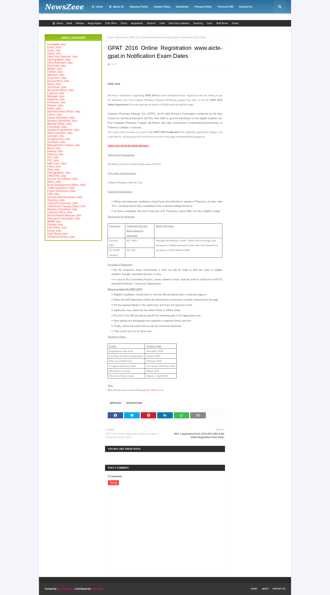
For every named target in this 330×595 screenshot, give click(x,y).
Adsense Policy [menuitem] (138, 6)
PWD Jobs (53, 194)
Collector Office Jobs (59, 212)
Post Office (111, 23)
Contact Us (279, 589)
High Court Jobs (56, 163)
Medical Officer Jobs (59, 123)
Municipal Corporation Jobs (63, 218)
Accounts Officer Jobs (60, 90)
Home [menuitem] (99, 6)
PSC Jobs (53, 160)
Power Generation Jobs (61, 190)
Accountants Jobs (58, 80)
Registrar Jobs (56, 99)
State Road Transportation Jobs (66, 206)
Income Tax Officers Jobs (62, 178)
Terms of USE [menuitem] (225, 6)
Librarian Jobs (55, 135)
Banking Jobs (55, 154)
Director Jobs (55, 105)
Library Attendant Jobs (61, 117)
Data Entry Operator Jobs (62, 56)
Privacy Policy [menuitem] (203, 6)
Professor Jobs (56, 102)
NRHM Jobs (54, 221)
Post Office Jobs (57, 227)
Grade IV (151, 23)
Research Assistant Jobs (62, 120)
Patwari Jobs (55, 224)
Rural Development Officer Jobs (66, 184)
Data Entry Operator (179, 23)
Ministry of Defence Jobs (62, 209)
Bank (69, 23)
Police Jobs (54, 47)
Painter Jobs (54, 71)
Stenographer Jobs (58, 59)
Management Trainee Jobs (63, 145)
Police (124, 23)
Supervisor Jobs (57, 77)
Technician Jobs (57, 87)
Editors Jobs (54, 114)
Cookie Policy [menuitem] (162, 6)
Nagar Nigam (95, 23)
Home (60, 23)
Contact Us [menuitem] (245, 6)
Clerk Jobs (53, 169)
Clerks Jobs (54, 53)
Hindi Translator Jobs (60, 132)
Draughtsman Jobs (58, 139)
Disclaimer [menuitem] (182, 6)
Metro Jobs (54, 181)
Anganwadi (137, 23)
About (265, 589)
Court (209, 23)
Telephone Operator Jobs (62, 203)
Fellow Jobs (54, 108)
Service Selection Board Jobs (64, 197)
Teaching (198, 23)
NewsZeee (97, 588)
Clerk (162, 23)
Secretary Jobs (56, 142)
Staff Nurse (222, 23)
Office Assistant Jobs (60, 62)
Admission (121, 37)
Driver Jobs (54, 50)
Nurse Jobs (54, 84)
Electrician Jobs (56, 65)
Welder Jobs (54, 68)
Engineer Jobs (55, 93)
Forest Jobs (54, 230)
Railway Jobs (55, 151)
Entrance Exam (134, 403)
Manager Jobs (56, 96)
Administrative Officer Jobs (63, 111)
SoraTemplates (65, 588)
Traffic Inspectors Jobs (60, 187)
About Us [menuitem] (118, 6)
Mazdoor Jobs (56, 74)
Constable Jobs (56, 44)
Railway (80, 23)
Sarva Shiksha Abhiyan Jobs (64, 215)
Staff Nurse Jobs (57, 233)
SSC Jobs (53, 157)
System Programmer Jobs (63, 129)
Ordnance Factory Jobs (61, 236)
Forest (235, 23)
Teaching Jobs (56, 200)
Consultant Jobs (57, 126)
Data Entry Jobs (56, 175)
